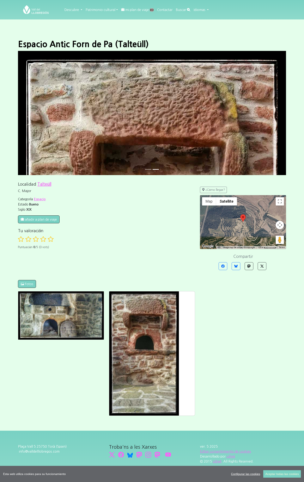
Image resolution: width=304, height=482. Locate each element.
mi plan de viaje (138, 9)
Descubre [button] (72, 9)
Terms (282, 247)
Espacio (40, 199)
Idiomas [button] (200, 9)
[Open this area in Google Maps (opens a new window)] (208, 246)
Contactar (164, 9)
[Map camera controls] (280, 225)
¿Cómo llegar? (215, 189)
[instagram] (148, 455)
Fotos (28, 284)
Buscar (181, 9)
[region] (152, 474)
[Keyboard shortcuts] (219, 247)
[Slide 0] (148, 169)
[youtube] (168, 455)
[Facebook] (223, 266)
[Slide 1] (156, 169)
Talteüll (44, 184)
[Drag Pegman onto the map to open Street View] (280, 240)
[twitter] (112, 455)
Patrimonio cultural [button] (100, 9)
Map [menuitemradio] (209, 201)
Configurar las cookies (245, 474)
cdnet (230, 456)
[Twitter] (262, 266)
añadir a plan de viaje (40, 219)
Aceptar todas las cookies (282, 474)
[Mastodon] (249, 266)
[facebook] (121, 455)
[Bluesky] (236, 266)
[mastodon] (157, 455)
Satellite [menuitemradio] (226, 201)
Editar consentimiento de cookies (225, 451)
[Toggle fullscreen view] (280, 201)
